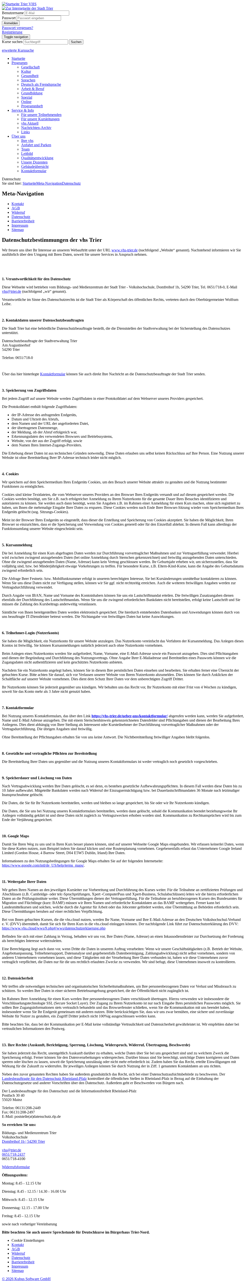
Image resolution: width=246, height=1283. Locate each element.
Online (26, 102)
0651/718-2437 (13, 1154)
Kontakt (18, 1245)
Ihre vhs (27, 141)
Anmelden (11, 23)
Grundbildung (32, 93)
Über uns (18, 136)
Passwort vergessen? (17, 28)
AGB (16, 1249)
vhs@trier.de (11, 291)
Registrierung (12, 32)
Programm (19, 63)
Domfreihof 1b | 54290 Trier (23, 1141)
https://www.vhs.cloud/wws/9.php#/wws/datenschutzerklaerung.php (53, 928)
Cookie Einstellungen (28, 1240)
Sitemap (18, 1271)
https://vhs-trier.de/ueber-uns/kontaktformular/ (130, 716)
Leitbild (27, 154)
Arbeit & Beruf (32, 89)
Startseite (18, 58)
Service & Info (23, 110)
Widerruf (18, 1253)
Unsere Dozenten (34, 162)
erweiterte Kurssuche (18, 50)
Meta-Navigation (49, 183)
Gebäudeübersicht (35, 166)
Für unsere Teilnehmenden (41, 115)
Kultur (26, 71)
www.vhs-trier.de (124, 250)
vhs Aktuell (29, 123)
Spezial (26, 97)
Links (25, 132)
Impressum (20, 1266)
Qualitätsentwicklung (37, 158)
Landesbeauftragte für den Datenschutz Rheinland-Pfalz (44, 1078)
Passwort (9, 18)
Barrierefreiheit (23, 1262)
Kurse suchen (12, 42)
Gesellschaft (30, 67)
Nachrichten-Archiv (36, 128)
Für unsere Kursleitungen (40, 119)
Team (25, 149)
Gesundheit (29, 76)
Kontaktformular (33, 171)
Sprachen (28, 80)
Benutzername (13, 13)
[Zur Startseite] (19, 4)
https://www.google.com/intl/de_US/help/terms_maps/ (43, 865)
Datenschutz (71, 183)
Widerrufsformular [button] (16, 1167)
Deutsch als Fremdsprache (41, 84)
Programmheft (32, 106)
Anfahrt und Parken (36, 145)
